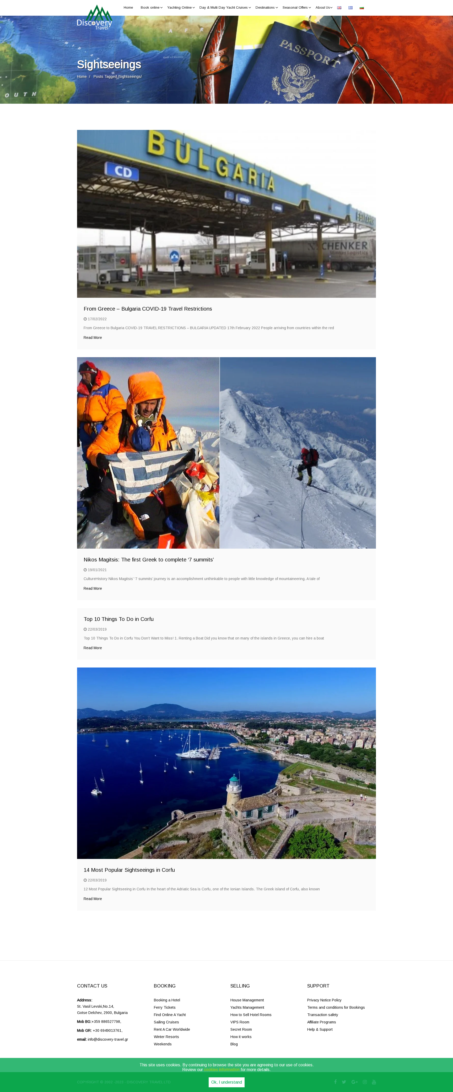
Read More (93, 337)
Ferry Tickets (165, 1007)
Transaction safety (322, 1015)
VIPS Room (239, 1022)
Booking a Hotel (167, 1000)
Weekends (163, 1044)
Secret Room (241, 1029)
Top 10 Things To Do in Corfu (119, 619)
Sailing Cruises (166, 1022)
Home (82, 76)
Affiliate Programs (321, 1022)
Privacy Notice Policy (324, 1000)
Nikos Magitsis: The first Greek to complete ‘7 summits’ (149, 559)
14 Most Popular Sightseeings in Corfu (129, 870)
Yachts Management (247, 1007)
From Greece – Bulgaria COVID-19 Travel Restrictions (148, 309)
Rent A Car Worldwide (172, 1029)
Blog (234, 1044)
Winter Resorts (166, 1037)
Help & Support (320, 1029)
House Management (247, 1000)
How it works (241, 1037)
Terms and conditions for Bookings (336, 1007)
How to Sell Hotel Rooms (251, 1015)
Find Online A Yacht (170, 1015)
